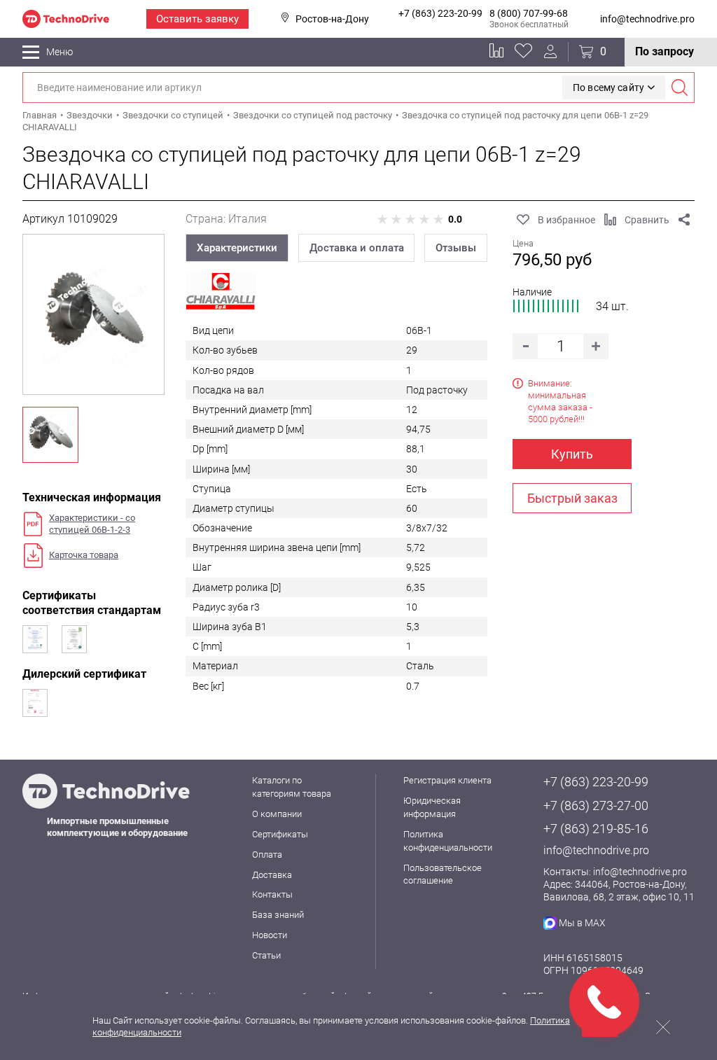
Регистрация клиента (447, 780)
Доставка (272, 875)
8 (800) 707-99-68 (528, 13)
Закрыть (663, 1027)
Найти (679, 87)
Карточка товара (83, 555)
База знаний (278, 914)
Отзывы (456, 248)
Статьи (266, 955)
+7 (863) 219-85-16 (595, 828)
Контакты (272, 894)
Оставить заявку (197, 19)
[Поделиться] (684, 219)
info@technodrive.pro (647, 19)
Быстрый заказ (572, 498)
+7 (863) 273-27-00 (595, 805)
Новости (269, 935)
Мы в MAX (582, 922)
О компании (277, 814)
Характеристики (237, 248)
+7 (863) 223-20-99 (440, 13)
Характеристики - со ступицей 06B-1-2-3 (92, 523)
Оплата (267, 854)
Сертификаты (280, 834)
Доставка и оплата (356, 248)
